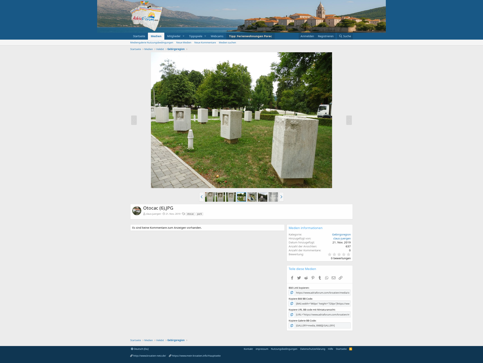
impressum (262, 349)
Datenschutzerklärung (312, 349)
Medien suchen (227, 42)
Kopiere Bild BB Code (300, 298)
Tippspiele (195, 36)
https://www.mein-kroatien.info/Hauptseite (196, 355)
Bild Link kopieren (299, 287)
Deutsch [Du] (140, 349)
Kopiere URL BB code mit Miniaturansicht (312, 309)
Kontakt (248, 349)
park (199, 213)
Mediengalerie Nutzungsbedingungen (151, 42)
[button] (183, 36)
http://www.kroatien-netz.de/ (149, 355)
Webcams (217, 36)
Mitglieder (174, 36)
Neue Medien (183, 42)
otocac (190, 213)
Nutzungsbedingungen (284, 349)
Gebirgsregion (341, 234)
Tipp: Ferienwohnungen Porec (250, 36)
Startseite (139, 36)
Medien (156, 36)
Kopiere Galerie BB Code (302, 320)
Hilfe (330, 349)
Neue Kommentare (205, 42)
